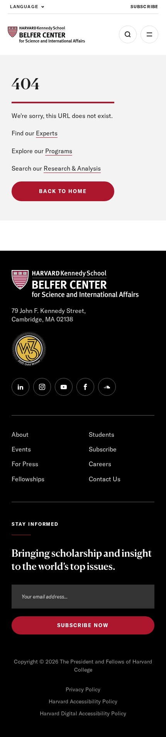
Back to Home (63, 191)
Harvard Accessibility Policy (83, 701)
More (149, 34)
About (20, 434)
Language (24, 6)
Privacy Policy (83, 689)
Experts (47, 133)
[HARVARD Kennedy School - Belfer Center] (46, 34)
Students (101, 434)
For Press (25, 464)
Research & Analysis (72, 168)
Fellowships (28, 479)
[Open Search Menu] (128, 34)
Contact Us (104, 479)
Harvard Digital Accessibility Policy (83, 713)
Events (21, 449)
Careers (100, 464)
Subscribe (144, 6)
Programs (58, 151)
